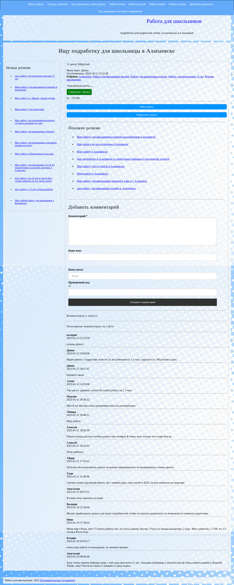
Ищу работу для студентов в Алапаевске (100, 166)
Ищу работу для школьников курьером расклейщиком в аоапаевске (116, 136)
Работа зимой (157, 4)
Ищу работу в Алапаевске (92, 151)
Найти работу (36, 4)
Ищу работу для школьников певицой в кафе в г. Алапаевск (112, 181)
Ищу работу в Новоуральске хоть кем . (35, 154)
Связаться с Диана (79, 91)
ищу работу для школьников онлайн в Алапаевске (106, 188)
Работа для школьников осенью (148, 76)
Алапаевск (85, 76)
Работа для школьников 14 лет (186, 76)
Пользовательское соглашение (57, 580)
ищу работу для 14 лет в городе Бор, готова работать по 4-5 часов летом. (34, 179)
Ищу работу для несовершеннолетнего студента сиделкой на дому (35, 121)
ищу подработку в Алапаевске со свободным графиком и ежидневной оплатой (123, 158)
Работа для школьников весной (111, 76)
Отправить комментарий (142, 302)
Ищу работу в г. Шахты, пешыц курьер (35, 98)
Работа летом (117, 4)
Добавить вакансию (201, 4)
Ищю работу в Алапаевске (92, 173)
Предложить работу (147, 115)
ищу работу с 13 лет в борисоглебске (34, 189)
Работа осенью (177, 4)
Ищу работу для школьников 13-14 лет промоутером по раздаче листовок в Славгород (35, 168)
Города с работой (58, 4)
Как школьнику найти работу (88, 4)
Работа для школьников (174, 21)
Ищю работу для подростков (29, 109)
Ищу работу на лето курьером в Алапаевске (102, 144)
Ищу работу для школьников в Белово (34, 131)
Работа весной (137, 4)
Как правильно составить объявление (120, 11)
